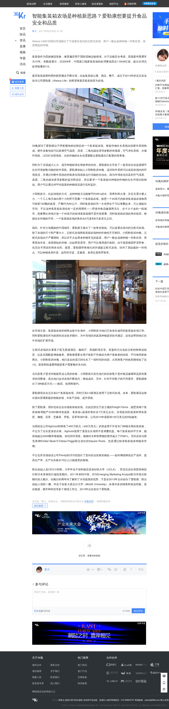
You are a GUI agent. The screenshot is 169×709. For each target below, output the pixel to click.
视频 (23, 52)
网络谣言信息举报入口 (43, 691)
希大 (34, 31)
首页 (23, 28)
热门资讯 (82, 664)
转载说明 (89, 501)
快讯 (23, 34)
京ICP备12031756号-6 (110, 705)
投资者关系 (38, 683)
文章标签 (82, 677)
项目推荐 (38, 505)
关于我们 (55, 671)
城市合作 (36, 664)
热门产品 (82, 671)
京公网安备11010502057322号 (153, 705)
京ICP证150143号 (129, 705)
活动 (23, 64)
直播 (23, 46)
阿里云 (62, 699)
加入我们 (55, 683)
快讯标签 (82, 683)
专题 (23, 58)
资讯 (23, 40)
